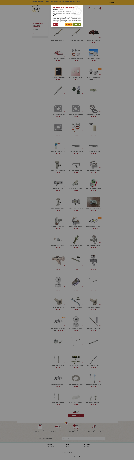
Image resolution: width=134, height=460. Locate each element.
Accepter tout (77, 24)
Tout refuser (69, 24)
